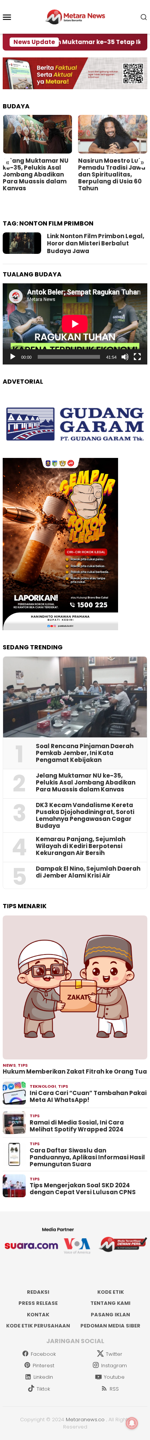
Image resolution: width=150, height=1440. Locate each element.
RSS (114, 1389)
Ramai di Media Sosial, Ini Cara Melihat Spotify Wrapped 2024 (77, 1126)
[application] (75, 323)
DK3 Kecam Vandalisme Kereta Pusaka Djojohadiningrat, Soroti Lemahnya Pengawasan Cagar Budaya (85, 815)
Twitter (114, 1354)
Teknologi (43, 1086)
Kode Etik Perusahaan (38, 1325)
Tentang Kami (110, 1303)
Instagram (114, 1365)
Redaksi (38, 1292)
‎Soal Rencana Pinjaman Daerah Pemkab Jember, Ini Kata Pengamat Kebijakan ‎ (84, 753)
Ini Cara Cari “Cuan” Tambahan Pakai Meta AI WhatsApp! (88, 1096)
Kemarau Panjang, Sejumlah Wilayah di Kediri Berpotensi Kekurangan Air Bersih (80, 846)
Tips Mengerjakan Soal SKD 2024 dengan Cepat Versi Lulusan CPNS (83, 1189)
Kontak (38, 1314)
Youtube (114, 1377)
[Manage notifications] (132, 1423)
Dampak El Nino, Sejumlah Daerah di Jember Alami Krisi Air (88, 872)
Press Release (38, 1303)
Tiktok (43, 1389)
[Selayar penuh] (137, 357)
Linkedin (43, 1377)
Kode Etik (110, 1292)
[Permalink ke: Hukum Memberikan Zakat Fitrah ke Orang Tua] (75, 987)
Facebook (43, 1354)
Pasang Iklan (110, 1314)
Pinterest (43, 1365)
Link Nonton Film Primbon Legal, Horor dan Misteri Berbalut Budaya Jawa (95, 243)
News (9, 1065)
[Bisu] (125, 357)
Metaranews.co (85, 1419)
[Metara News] (75, 16)
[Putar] (13, 357)
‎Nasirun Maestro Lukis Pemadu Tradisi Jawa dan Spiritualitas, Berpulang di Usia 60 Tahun (112, 174)
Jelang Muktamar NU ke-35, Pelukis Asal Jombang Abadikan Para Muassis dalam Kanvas (35, 174)
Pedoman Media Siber (110, 1325)
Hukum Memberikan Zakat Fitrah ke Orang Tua (75, 1071)
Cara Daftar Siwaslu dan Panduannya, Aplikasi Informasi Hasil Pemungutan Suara (87, 1157)
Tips (23, 1065)
